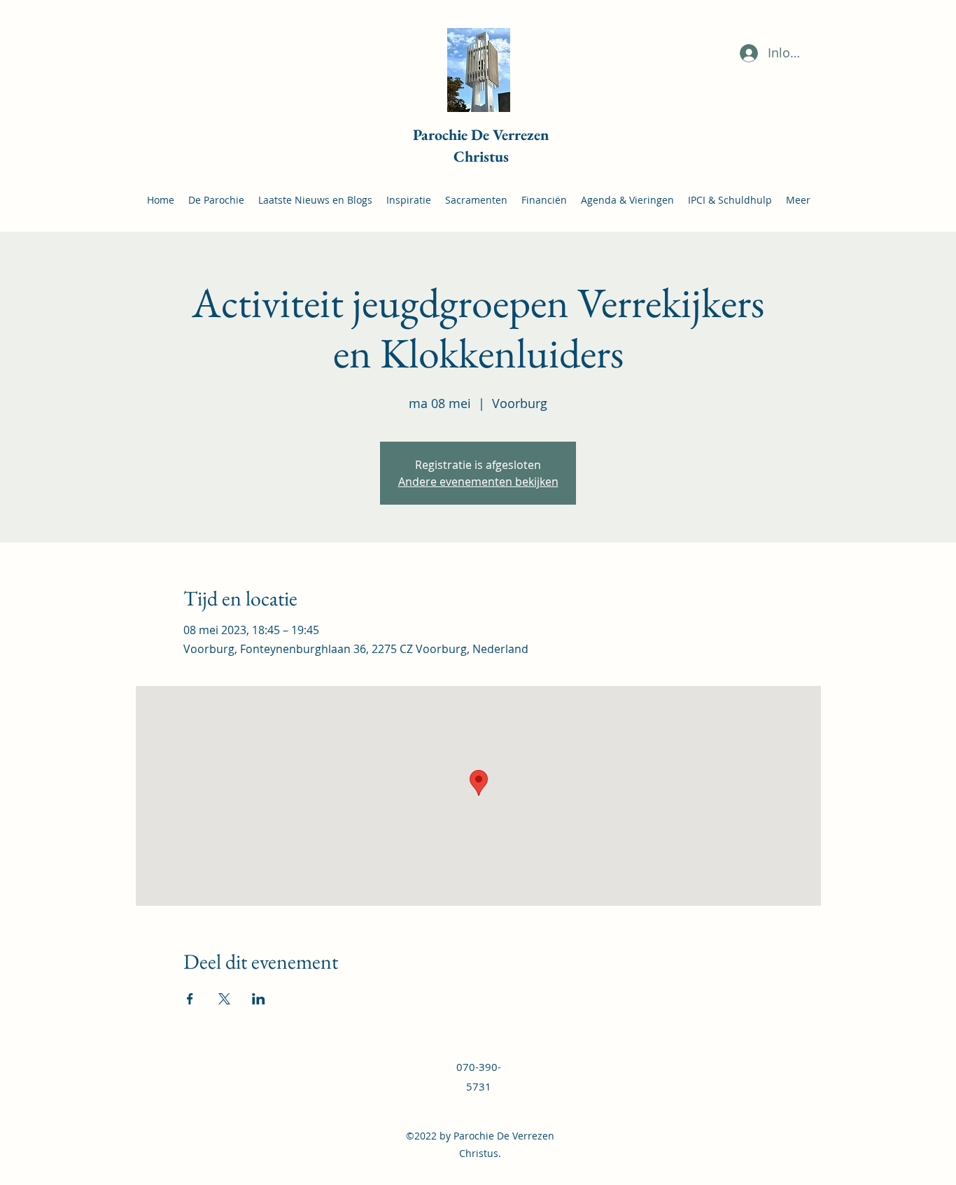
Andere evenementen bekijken (478, 481)
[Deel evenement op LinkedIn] (258, 998)
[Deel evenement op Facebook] (190, 998)
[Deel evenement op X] (224, 998)
